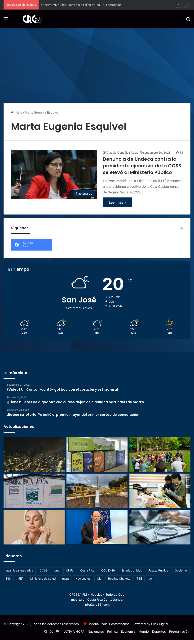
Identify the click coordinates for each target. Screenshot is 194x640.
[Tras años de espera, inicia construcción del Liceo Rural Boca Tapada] (34, 491)
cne (56, 570)
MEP (21, 578)
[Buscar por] (188, 20)
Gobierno (181, 570)
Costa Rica (87, 570)
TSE (139, 578)
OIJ (99, 578)
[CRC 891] (29, 19)
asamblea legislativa (19, 570)
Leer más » (117, 202)
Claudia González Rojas (122, 152)
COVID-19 (108, 570)
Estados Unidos (131, 570)
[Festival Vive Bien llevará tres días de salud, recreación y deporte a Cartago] (159, 454)
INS (8, 578)
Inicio (18, 112)
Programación (179, 631)
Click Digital (159, 624)
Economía (128, 631)
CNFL (70, 570)
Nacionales (82, 578)
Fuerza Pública (158, 570)
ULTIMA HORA (73, 631)
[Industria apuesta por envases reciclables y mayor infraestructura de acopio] (97, 454)
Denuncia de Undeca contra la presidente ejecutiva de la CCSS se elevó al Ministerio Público (142, 166)
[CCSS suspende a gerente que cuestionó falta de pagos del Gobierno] (97, 527)
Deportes (159, 631)
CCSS (44, 570)
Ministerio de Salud (43, 578)
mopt (65, 578)
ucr (151, 578)
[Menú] (6, 20)
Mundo (143, 631)
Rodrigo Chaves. (119, 578)
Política (112, 631)
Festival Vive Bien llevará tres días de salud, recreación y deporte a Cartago (96, 5)
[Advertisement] (97, 63)
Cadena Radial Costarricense (109, 624)
